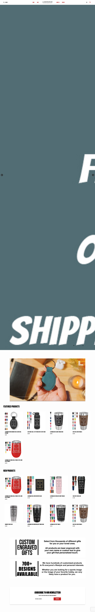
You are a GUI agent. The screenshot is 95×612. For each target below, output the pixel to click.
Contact (63, 2)
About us (57, 2)
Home (33, 2)
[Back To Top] (91, 608)
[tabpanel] (47, 306)
